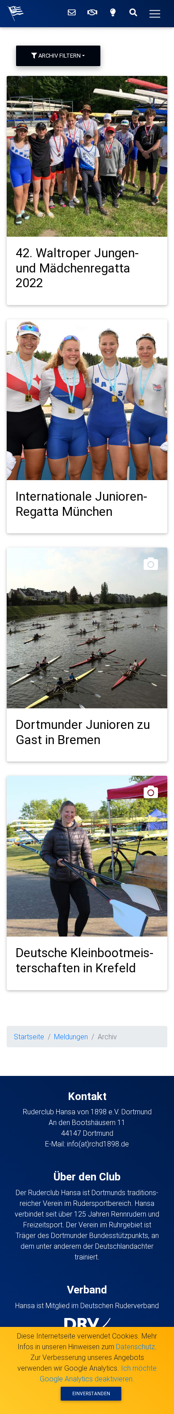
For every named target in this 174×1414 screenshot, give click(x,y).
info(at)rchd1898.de (98, 1143)
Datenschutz (135, 1346)
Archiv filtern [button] (59, 55)
